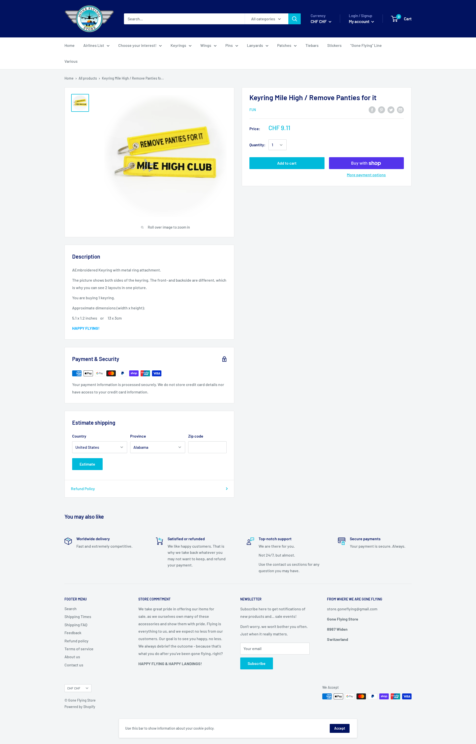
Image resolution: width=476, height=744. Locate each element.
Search (70, 608)
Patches (284, 45)
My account (359, 21)
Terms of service (78, 648)
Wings (205, 45)
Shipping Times (77, 616)
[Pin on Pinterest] (381, 109)
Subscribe (257, 663)
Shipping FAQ (75, 624)
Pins (229, 45)
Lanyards (255, 45)
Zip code (195, 436)
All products (88, 78)
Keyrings (178, 45)
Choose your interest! (137, 45)
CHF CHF (73, 688)
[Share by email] (400, 109)
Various (71, 61)
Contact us (73, 664)
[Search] (294, 18)
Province (138, 436)
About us (72, 656)
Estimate (87, 464)
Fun (252, 110)
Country (79, 436)
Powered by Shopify (79, 707)
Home (69, 45)
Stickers (334, 45)
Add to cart (287, 163)
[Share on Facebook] (372, 109)
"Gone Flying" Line (366, 45)
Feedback (72, 632)
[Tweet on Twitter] (390, 109)
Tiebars (312, 45)
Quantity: (257, 145)
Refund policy (76, 640)
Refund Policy (83, 488)
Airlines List (93, 45)
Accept (339, 728)
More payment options (366, 175)
